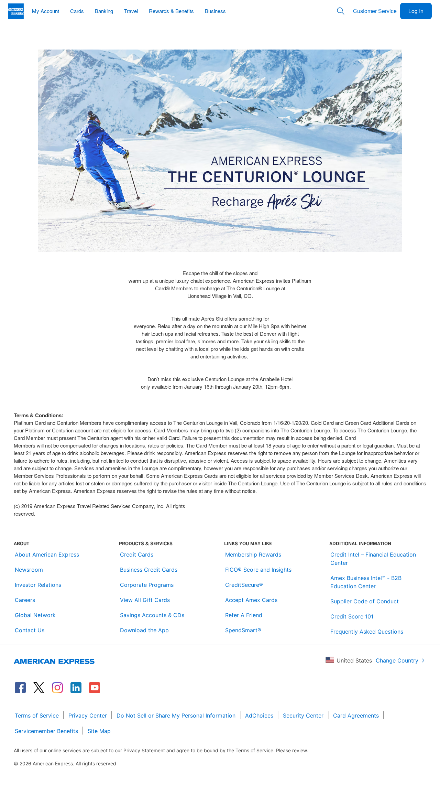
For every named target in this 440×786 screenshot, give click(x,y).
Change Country (397, 660)
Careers (25, 599)
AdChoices (259, 715)
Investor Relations (38, 584)
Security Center (303, 715)
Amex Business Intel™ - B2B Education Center (366, 582)
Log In (416, 11)
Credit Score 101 (351, 616)
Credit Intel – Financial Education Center (373, 558)
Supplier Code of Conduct (364, 601)
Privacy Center (87, 715)
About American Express (47, 554)
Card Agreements (356, 715)
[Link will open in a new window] (20, 688)
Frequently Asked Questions (366, 631)
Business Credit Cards (148, 569)
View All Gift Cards (145, 599)
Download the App (144, 630)
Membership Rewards (253, 554)
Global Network (35, 615)
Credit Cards (136, 554)
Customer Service (375, 11)
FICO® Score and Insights (258, 569)
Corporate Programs (147, 584)
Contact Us (29, 630)
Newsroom (29, 569)
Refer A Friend (243, 615)
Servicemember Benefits (46, 731)
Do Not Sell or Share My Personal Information (176, 715)
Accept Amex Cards (251, 599)
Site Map (99, 731)
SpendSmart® (243, 630)
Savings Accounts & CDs (152, 615)
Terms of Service (37, 715)
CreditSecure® (244, 584)
